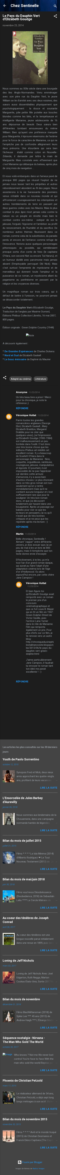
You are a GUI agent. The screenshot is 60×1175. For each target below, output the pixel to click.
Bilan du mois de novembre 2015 (25, 1119)
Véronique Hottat (26, 415)
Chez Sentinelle (25, 5)
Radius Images (38, 1169)
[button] (55, 16)
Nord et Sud (11, 355)
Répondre (22, 408)
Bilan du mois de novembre (21, 999)
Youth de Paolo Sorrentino (21, 759)
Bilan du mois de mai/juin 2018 (24, 879)
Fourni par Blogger (32, 1162)
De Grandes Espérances (18, 351)
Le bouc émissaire (15, 359)
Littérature (40, 378)
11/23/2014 (34, 392)
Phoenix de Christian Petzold (22, 1080)
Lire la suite (48, 787)
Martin (20, 533)
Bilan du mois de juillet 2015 (22, 840)
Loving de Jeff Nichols (18, 960)
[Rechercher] (55, 7)
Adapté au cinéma (21, 378)
